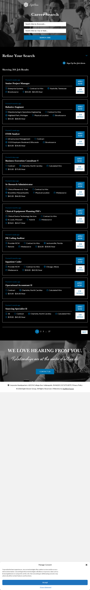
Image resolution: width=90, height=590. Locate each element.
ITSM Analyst (12, 134)
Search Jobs (45, 37)
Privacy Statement (45, 587)
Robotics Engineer (14, 107)
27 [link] (49, 331)
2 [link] (40, 331)
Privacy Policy (77, 385)
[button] (86, 565)
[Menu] (45, 14)
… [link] (46, 331)
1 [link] (37, 331)
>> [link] (53, 331)
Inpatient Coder (13, 261)
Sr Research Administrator (19, 184)
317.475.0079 (66, 385)
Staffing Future (68, 389)
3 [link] (43, 331)
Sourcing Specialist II (16, 308)
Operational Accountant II (18, 285)
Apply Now (80, 82)
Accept (45, 582)
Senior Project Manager (17, 83)
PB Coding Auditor (15, 238)
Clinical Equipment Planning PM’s (23, 211)
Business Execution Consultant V (22, 160)
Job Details (80, 90)
